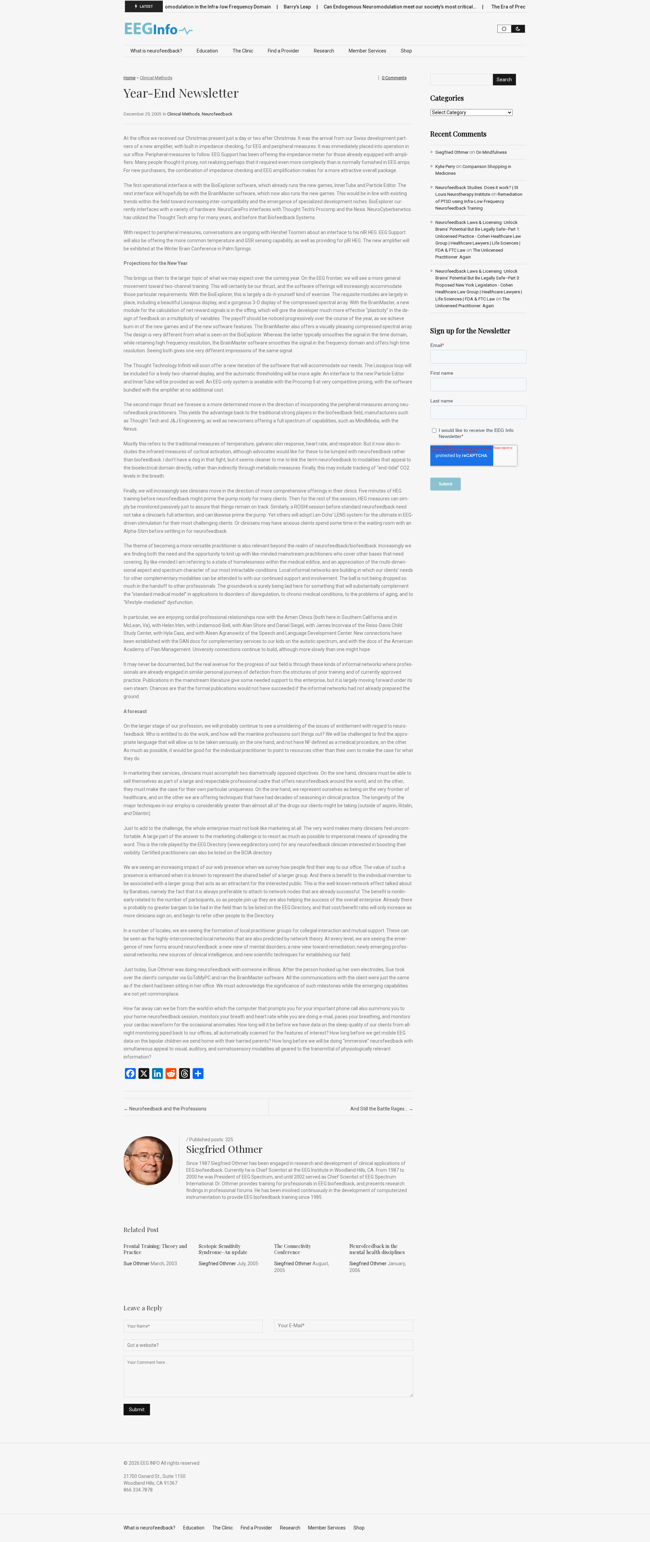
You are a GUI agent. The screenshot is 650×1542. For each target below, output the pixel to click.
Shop (406, 51)
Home (129, 77)
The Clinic (243, 51)
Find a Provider (283, 51)
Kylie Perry (445, 166)
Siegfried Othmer (224, 1148)
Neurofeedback (217, 114)
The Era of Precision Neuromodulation (511, 6)
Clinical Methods (156, 77)
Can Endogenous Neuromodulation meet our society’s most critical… (376, 6)
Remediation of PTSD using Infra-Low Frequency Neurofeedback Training (478, 201)
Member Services (367, 51)
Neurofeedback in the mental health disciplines (377, 1249)
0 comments (394, 77)
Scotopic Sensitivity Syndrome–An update (223, 1249)
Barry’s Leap (274, 6)
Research (324, 51)
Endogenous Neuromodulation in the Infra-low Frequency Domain (174, 6)
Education (207, 51)
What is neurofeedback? (156, 51)
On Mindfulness (491, 152)
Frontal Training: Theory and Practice (155, 1249)
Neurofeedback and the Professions (165, 1108)
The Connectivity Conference (292, 1249)
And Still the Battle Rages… (381, 1108)
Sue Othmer (137, 1263)
